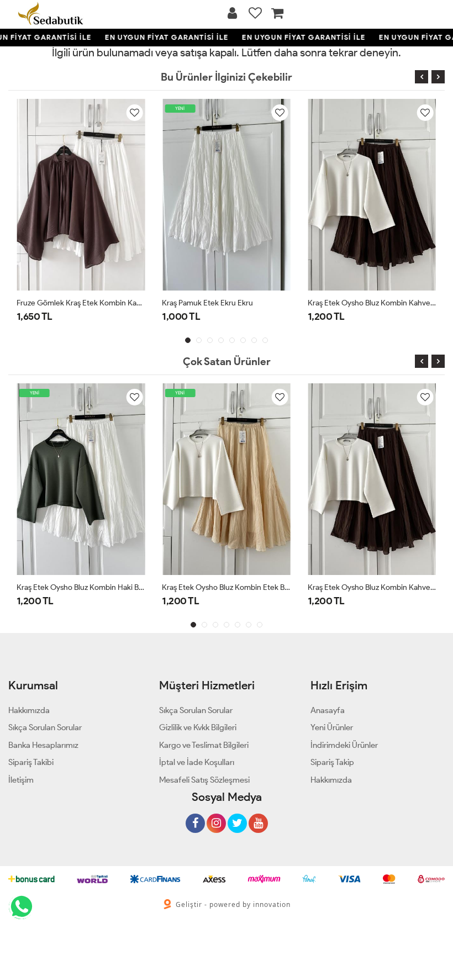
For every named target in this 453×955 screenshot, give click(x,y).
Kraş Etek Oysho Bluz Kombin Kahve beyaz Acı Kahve (372, 303)
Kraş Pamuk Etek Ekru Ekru (207, 303)
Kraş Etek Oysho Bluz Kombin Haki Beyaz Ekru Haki (81, 587)
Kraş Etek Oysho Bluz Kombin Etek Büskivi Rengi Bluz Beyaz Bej (226, 587)
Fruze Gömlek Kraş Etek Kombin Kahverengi (81, 303)
